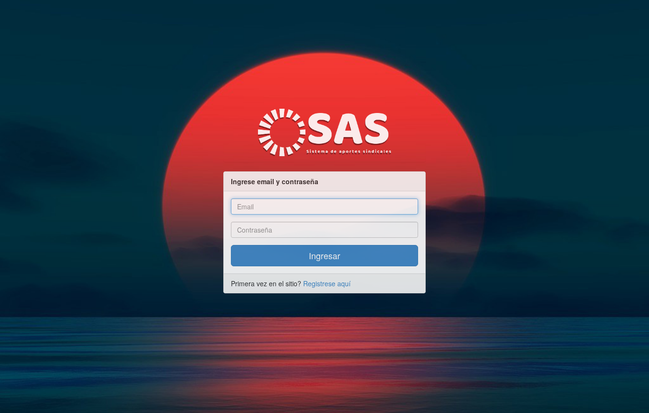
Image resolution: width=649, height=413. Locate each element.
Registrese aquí (327, 283)
